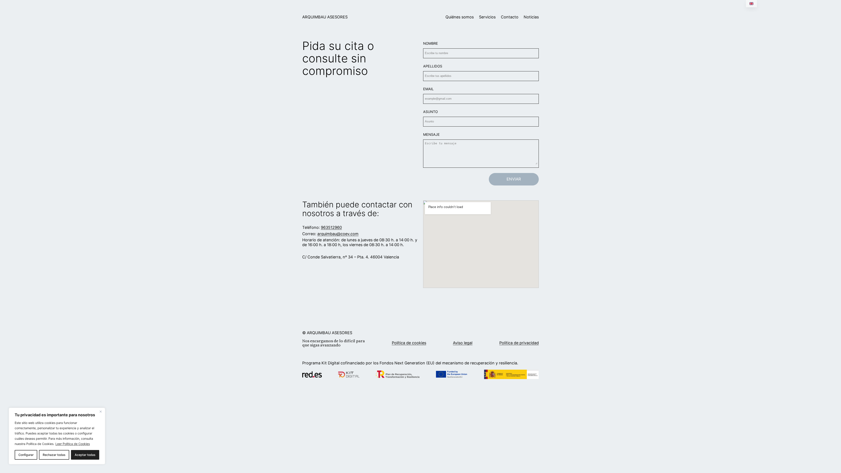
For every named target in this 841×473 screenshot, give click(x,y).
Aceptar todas (85, 455)
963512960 (331, 227)
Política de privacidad (519, 343)
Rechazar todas (54, 455)
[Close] (100, 411)
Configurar (26, 455)
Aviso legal (462, 343)
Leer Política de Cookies (72, 444)
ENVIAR (514, 179)
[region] (57, 436)
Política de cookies (409, 343)
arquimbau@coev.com (338, 233)
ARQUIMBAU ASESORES (325, 17)
